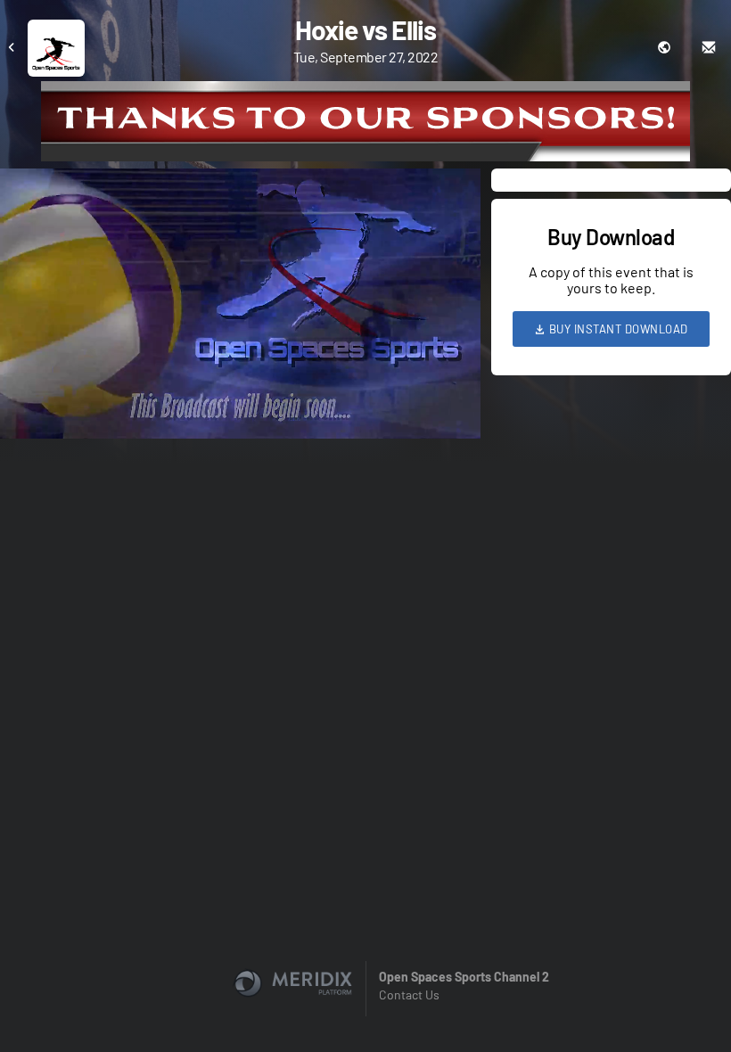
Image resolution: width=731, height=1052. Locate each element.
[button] (245, 308)
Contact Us (409, 994)
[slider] (240, 374)
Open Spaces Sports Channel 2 (464, 976)
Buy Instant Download (617, 329)
